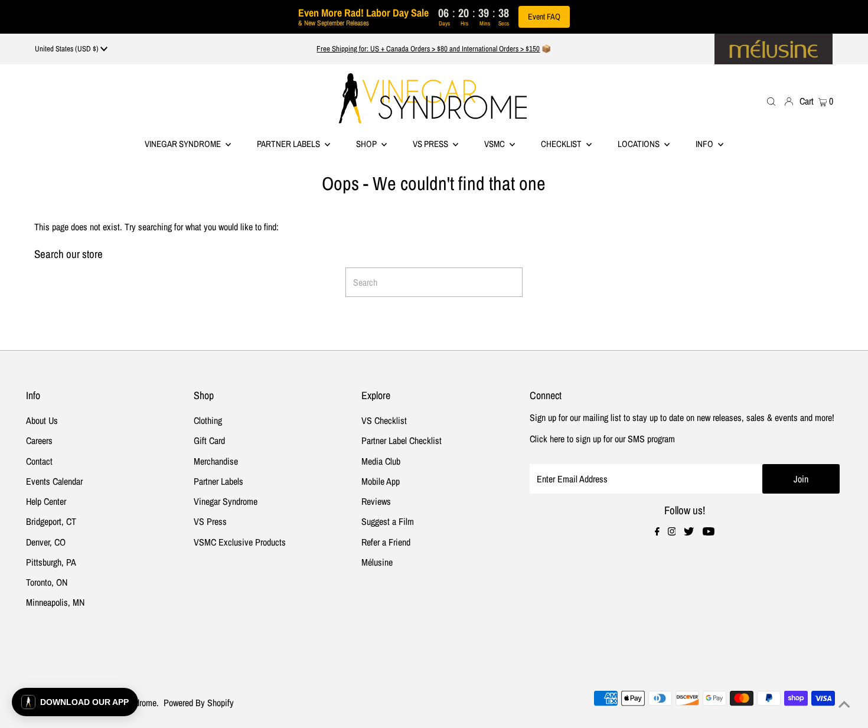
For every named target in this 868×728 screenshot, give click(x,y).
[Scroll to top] (844, 704)
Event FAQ (544, 16)
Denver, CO (46, 542)
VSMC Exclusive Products (240, 542)
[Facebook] (657, 532)
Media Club (380, 461)
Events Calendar (54, 481)
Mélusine (377, 562)
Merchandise (216, 461)
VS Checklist (384, 420)
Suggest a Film (387, 521)
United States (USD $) (67, 49)
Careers (39, 440)
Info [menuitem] (705, 144)
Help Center (46, 501)
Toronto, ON (46, 582)
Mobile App (380, 481)
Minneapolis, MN (55, 602)
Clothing (208, 420)
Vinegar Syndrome (184, 144)
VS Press (210, 521)
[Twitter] (689, 532)
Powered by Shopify (199, 702)
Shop (367, 144)
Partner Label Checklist (401, 440)
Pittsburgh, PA (51, 562)
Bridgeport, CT (51, 521)
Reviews (376, 501)
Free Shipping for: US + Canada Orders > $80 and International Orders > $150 (428, 49)
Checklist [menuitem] (562, 144)
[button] (75, 702)
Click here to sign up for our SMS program (602, 438)
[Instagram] (672, 532)
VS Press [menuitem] (431, 144)
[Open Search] (771, 100)
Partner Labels (289, 144)
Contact (39, 461)
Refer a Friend (385, 542)
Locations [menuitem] (639, 144)
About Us (42, 420)
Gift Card (209, 440)
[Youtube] (708, 532)
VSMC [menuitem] (495, 144)
